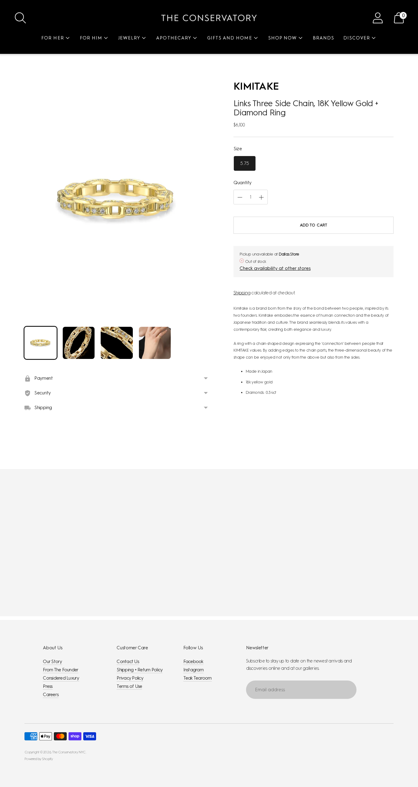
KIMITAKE (256, 86)
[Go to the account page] (378, 18)
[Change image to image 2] (79, 343)
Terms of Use (129, 686)
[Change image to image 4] (155, 343)
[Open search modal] (20, 18)
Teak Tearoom (197, 678)
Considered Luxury (61, 678)
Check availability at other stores (275, 268)
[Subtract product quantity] (261, 197)
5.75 (244, 163)
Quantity (242, 182)
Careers (50, 694)
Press (47, 686)
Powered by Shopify (38, 759)
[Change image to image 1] (40, 343)
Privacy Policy (130, 678)
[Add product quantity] (240, 197)
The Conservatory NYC (69, 752)
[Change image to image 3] (117, 343)
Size (237, 148)
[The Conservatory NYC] (209, 18)
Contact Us (128, 661)
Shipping (241, 293)
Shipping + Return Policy (139, 670)
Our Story (52, 661)
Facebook (193, 661)
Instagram (193, 670)
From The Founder (60, 670)
